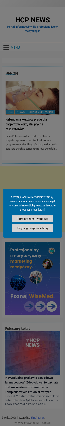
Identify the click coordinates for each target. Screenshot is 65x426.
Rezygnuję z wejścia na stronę (32, 228)
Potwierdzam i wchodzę (32, 218)
